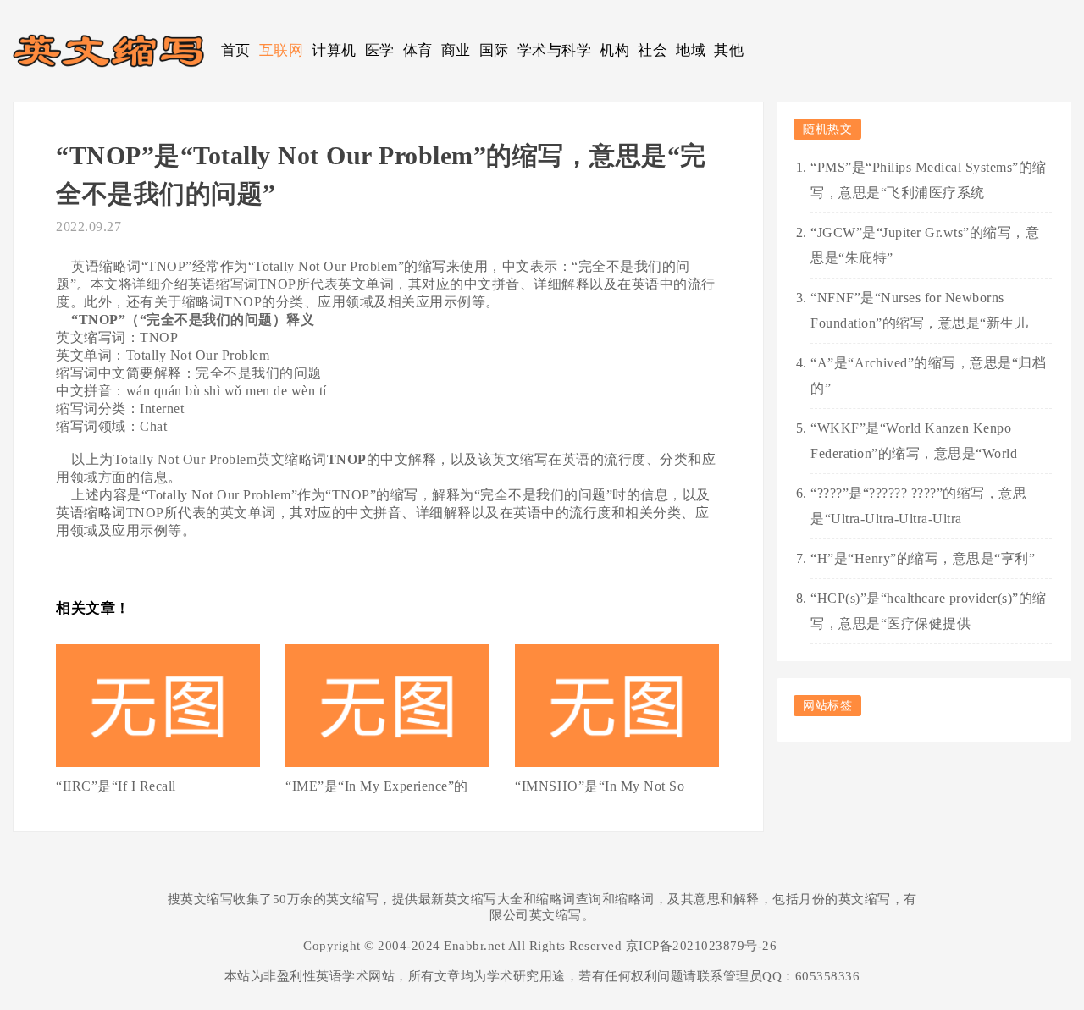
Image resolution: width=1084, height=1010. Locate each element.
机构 (614, 50)
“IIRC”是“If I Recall (116, 786)
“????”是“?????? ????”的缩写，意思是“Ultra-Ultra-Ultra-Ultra (918, 506)
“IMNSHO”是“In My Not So (599, 786)
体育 (418, 50)
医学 (380, 50)
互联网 (281, 50)
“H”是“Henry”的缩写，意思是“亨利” (922, 558)
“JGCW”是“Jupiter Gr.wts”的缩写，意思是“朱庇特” (924, 245)
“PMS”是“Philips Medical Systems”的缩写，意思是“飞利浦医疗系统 (928, 180)
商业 (456, 50)
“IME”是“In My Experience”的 (376, 786)
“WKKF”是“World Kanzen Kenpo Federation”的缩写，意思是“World (913, 441)
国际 (494, 50)
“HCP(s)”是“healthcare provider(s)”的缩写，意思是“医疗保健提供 (928, 611)
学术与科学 (554, 50)
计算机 (334, 50)
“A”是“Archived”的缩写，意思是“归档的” (928, 375)
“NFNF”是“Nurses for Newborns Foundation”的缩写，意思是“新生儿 (919, 310)
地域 (690, 50)
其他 (729, 50)
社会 (652, 50)
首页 (236, 50)
